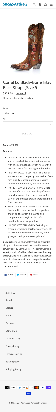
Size (5, 119)
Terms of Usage (13, 338)
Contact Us (11, 330)
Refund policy (12, 361)
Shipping (7, 98)
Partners (9, 323)
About (8, 315)
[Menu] (51, 4)
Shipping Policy (13, 369)
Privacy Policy (12, 346)
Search (9, 300)
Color (5, 108)
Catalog (9, 307)
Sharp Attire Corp (22, 403)
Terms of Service (13, 353)
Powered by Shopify (39, 403)
